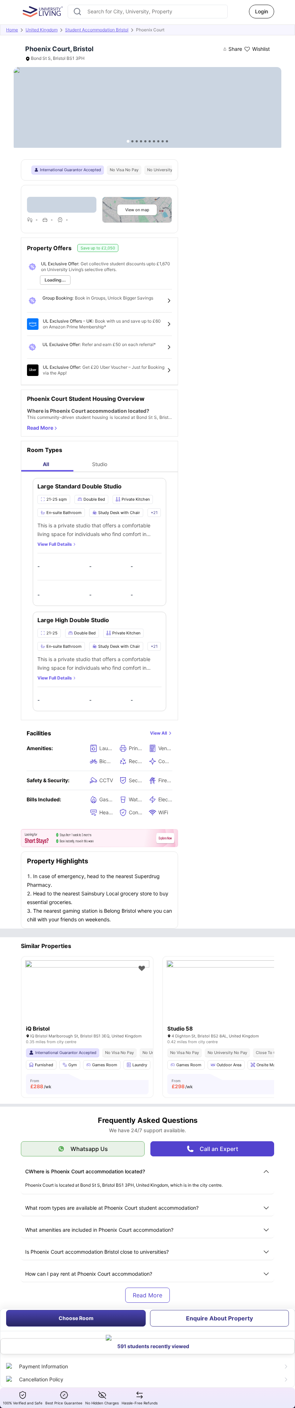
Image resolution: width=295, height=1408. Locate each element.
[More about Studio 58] (229, 1001)
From (40, 1084)
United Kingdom (42, 29)
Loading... (55, 280)
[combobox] (147, 11)
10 (167, 141)
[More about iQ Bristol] (87, 1001)
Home (12, 29)
